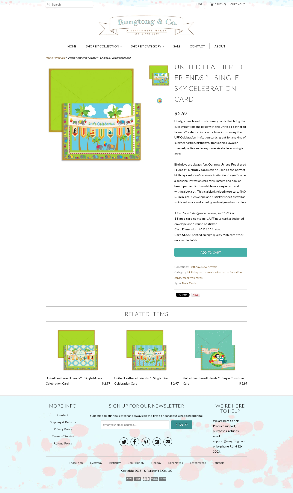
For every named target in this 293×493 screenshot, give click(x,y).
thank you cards (192, 278)
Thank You (76, 462)
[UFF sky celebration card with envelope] (159, 76)
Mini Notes (175, 462)
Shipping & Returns (63, 422)
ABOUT (219, 46)
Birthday (195, 267)
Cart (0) (220, 4)
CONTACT (197, 46)
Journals (218, 462)
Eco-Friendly (136, 462)
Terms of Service (63, 436)
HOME (72, 46)
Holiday (156, 462)
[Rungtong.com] (146, 26)
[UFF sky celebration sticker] (159, 102)
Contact (62, 415)
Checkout (237, 4)
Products (60, 57)
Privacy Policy (63, 429)
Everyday (96, 462)
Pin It (196, 295)
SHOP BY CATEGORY (147, 46)
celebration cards (218, 272)
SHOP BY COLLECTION (104, 46)
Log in (201, 4)
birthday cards (196, 272)
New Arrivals (209, 267)
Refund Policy (63, 443)
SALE (176, 46)
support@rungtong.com (229, 441)
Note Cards (189, 283)
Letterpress (198, 462)
